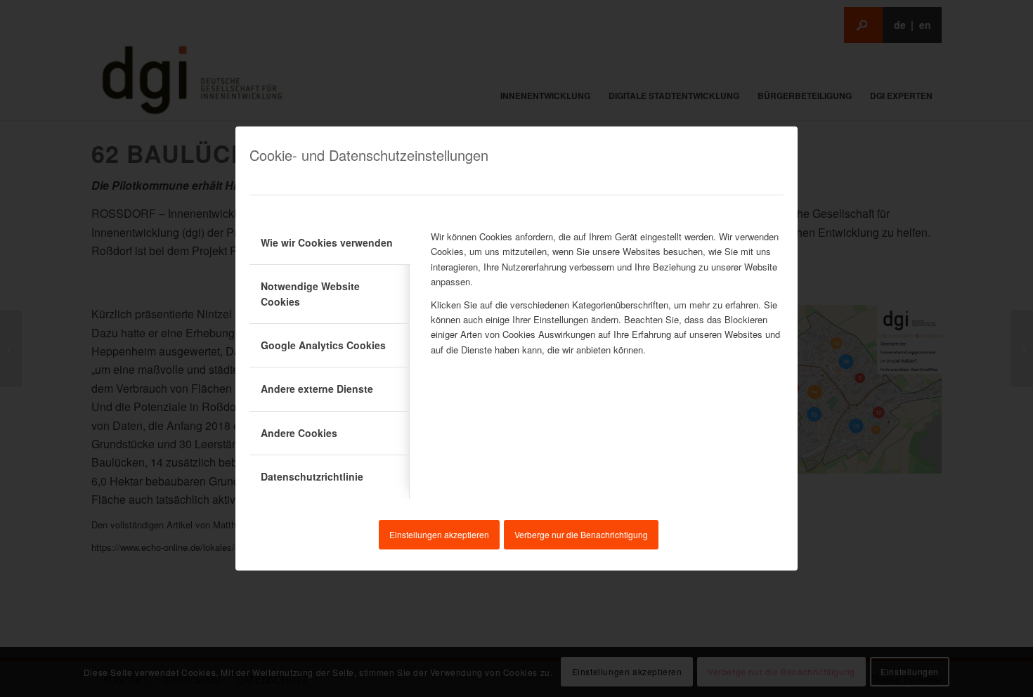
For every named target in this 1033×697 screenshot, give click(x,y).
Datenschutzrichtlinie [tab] (312, 476)
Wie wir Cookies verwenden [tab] (327, 242)
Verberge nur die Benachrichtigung (581, 534)
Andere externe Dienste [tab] (317, 389)
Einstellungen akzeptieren (439, 534)
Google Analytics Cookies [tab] (323, 345)
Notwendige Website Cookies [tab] (310, 293)
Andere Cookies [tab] (299, 433)
